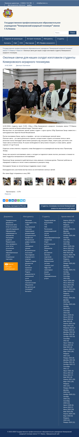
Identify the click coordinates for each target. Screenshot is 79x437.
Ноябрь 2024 (67, 270)
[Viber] (15, 200)
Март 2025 (67, 257)
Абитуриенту (48, 39)
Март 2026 (67, 222)
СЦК (15, 43)
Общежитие (29, 285)
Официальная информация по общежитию (11, 233)
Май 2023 (66, 321)
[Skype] (21, 200)
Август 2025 (67, 246)
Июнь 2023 (67, 319)
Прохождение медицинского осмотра (30, 257)
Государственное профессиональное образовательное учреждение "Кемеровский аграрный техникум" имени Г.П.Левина (32, 25)
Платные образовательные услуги (12, 253)
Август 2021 (67, 371)
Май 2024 (66, 287)
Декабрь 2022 (68, 332)
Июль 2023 (67, 317)
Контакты (7, 43)
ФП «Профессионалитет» (46, 43)
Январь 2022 (67, 358)
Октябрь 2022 (68, 336)
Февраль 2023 (68, 328)
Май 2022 (66, 347)
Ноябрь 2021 (67, 362)
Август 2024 (67, 280)
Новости (19, 50)
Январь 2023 (67, 330)
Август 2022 (67, 343)
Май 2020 (66, 411)
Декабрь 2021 (68, 360)
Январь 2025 (67, 263)
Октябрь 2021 (68, 364)
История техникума (34, 39)
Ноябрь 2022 (67, 334)
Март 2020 (67, 416)
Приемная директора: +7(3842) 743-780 (18, 3)
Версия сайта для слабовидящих (10, 266)
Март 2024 (67, 291)
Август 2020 (67, 405)
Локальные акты (11, 225)
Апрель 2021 (67, 379)
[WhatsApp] (18, 200)
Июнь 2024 (67, 285)
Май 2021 (66, 377)
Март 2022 (67, 351)
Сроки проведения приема (29, 246)
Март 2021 (67, 381)
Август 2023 (67, 315)
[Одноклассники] (7, 200)
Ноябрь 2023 (67, 304)
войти (29, 5)
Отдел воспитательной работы (49, 244)
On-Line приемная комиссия (28, 268)
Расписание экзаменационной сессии (50, 231)
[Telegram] (24, 200)
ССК (21, 43)
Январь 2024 (67, 298)
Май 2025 (66, 252)
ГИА (45, 227)
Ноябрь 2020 (67, 394)
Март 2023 (67, 325)
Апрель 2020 (67, 414)
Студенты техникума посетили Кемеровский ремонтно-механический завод (58, 207)
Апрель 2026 (67, 220)
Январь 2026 (67, 229)
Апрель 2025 (67, 255)
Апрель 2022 (67, 349)
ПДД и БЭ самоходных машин (48, 270)
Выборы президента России (15, 206)
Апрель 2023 (67, 323)
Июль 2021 (67, 373)
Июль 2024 (67, 282)
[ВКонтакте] (4, 200)
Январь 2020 (67, 422)
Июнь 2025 (67, 250)
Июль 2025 (67, 248)
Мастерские (30, 43)
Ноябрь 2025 (67, 235)
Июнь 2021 (67, 375)
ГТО (45, 225)
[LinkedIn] (12, 200)
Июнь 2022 (67, 345)
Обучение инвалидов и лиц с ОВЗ (30, 223)
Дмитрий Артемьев (23, 65)
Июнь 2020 (67, 409)
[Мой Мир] (10, 200)
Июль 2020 (67, 407)
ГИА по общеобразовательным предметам (52, 238)
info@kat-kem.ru (42, 3)
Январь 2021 (67, 388)
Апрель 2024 (67, 289)
